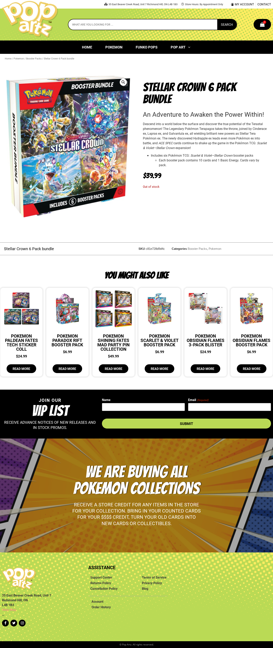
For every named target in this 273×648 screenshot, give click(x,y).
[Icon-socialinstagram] (22, 623)
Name (106, 399)
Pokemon (114, 47)
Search (227, 24)
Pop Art (178, 47)
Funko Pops (146, 47)
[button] (123, 82)
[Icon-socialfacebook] (5, 623)
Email (198, 399)
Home (87, 47)
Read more (21, 368)
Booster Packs (34, 58)
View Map (9, 610)
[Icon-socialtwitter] (13, 623)
